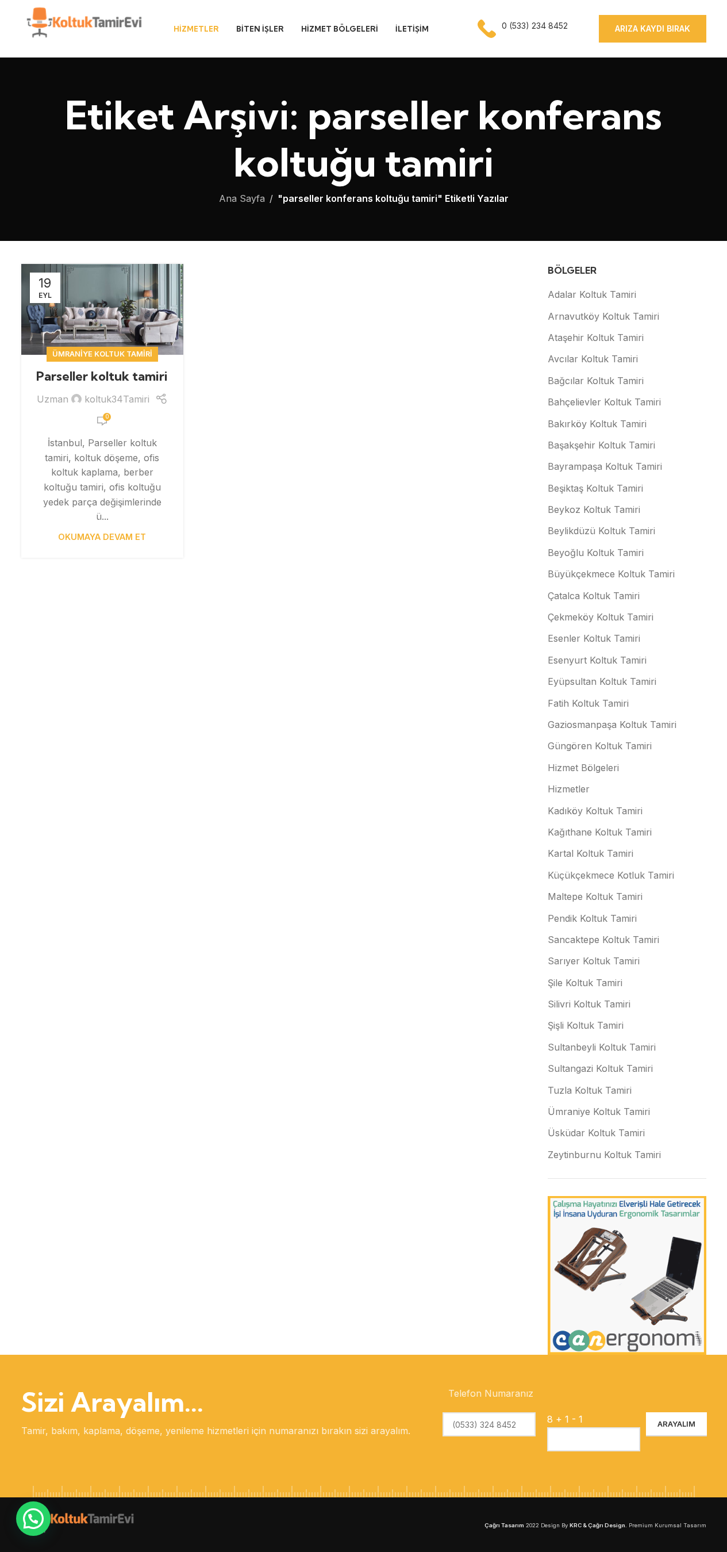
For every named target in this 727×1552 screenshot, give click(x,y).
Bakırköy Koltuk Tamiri (597, 424)
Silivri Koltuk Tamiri (589, 1004)
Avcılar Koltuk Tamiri (593, 359)
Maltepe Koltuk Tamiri (595, 896)
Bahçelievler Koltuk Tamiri (604, 402)
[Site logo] (83, 27)
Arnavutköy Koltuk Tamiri (603, 316)
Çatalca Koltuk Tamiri (594, 595)
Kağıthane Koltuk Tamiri (600, 832)
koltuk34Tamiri (116, 399)
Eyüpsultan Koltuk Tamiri (602, 681)
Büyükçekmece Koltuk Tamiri (611, 574)
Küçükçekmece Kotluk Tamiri (611, 875)
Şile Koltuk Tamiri (585, 982)
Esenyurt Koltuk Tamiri (597, 660)
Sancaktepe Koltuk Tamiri (603, 939)
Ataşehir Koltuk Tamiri (596, 337)
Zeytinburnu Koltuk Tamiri (604, 1154)
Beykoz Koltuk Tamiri (594, 509)
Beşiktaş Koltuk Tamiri (595, 488)
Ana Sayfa (242, 198)
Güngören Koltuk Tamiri (600, 746)
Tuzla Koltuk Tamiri (590, 1090)
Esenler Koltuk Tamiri (594, 638)
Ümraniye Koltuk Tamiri (102, 354)
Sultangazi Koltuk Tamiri (600, 1068)
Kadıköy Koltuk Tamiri (595, 811)
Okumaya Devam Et (102, 537)
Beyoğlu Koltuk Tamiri (596, 552)
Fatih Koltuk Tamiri (588, 703)
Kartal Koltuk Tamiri (590, 853)
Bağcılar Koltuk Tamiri (596, 380)
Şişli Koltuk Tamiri (586, 1025)
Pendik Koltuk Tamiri (592, 918)
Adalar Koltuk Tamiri (592, 294)
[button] (33, 1518)
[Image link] (78, 1524)
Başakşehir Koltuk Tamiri (601, 445)
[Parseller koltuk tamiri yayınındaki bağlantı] (102, 309)
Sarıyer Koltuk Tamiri (594, 961)
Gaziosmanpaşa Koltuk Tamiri (612, 724)
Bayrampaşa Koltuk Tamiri (605, 466)
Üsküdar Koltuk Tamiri (596, 1133)
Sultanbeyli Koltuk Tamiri (602, 1047)
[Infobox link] (524, 29)
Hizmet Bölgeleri (583, 767)
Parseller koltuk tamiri (102, 376)
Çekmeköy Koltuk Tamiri (600, 617)
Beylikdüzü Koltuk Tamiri (601, 531)
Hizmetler (569, 789)
